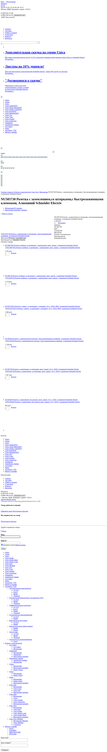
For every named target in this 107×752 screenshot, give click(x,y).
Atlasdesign (9, 123)
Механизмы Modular (20, 721)
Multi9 (15, 594)
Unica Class (9, 117)
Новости (8, 36)
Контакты (8, 38)
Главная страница (7, 192)
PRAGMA (13, 734)
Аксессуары (13, 632)
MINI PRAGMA (15, 732)
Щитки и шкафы (11, 132)
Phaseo (15, 630)
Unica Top (8, 115)
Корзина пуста (4, 4)
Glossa (7, 102)
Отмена (3, 531)
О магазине (9, 35)
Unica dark (13, 685)
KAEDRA (12, 730)
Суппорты (17, 725)
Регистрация (10, 2)
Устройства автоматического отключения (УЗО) (26, 598)
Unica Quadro (9, 119)
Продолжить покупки (20, 511)
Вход (2, 2)
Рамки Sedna (17, 681)
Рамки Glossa (18, 670)
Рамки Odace (18, 675)
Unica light (13, 694)
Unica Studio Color (13, 109)
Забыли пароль (20, 545)
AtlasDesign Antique (12, 125)
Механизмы (43, 192)
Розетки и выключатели (22, 192)
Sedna (7, 128)
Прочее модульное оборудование (21, 626)
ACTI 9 (16, 590)
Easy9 (15, 592)
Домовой (16, 596)
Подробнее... (9, 59)
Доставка (8, 31)
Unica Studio (11, 106)
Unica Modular (12, 113)
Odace (7, 100)
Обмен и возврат (11, 33)
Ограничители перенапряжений (20, 615)
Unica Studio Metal (13, 108)
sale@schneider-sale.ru (8, 499)
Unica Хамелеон (11, 121)
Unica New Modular (16, 719)
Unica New (35, 192)
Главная (8, 29)
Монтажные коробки (16, 210)
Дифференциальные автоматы (20, 605)
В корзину (62, 223)
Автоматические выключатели (20, 588)
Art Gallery (9, 127)
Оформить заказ (6, 511)
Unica (7, 104)
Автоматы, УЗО (10, 130)
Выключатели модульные (18, 620)
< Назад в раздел (7, 214)
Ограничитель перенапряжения (20, 639)
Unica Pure (10, 111)
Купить (13, 253)
